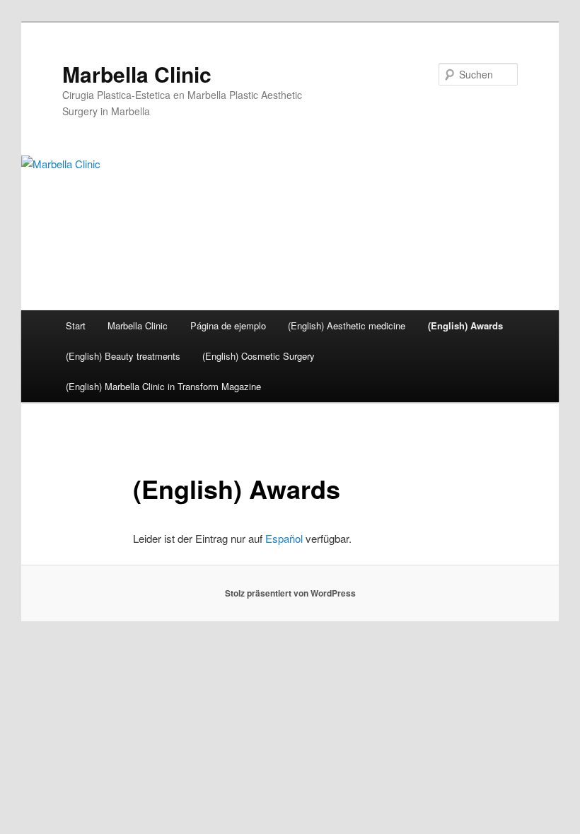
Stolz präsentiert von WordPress (290, 593)
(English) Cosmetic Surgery (258, 356)
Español (284, 538)
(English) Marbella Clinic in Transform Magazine (163, 386)
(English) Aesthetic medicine (346, 325)
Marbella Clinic (136, 74)
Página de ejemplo (228, 325)
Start (76, 325)
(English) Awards (465, 325)
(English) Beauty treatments (123, 356)
